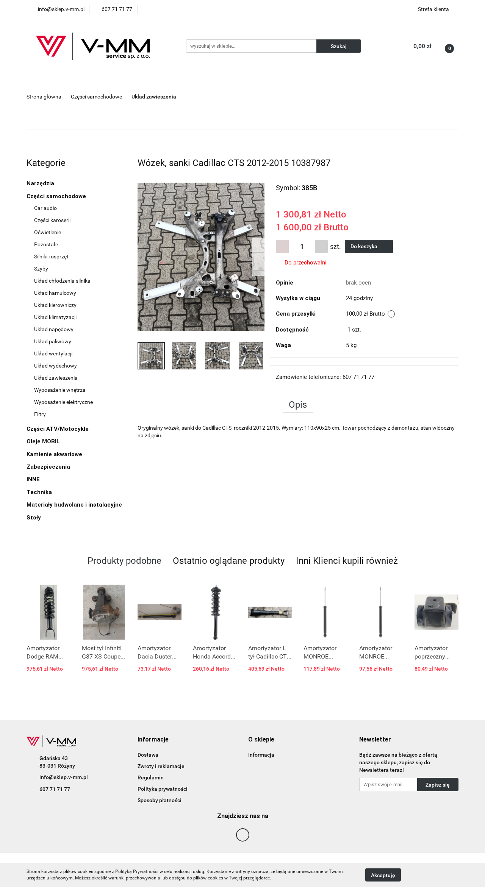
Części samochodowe (57, 196)
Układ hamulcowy (55, 293)
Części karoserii (52, 220)
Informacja (261, 755)
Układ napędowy (54, 329)
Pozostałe (46, 244)
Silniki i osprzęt (51, 256)
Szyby (41, 269)
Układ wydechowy (55, 366)
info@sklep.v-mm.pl (63, 777)
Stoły (34, 517)
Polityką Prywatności (136, 871)
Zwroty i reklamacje (161, 766)
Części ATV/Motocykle (58, 429)
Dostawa (148, 755)
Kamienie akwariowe (54, 454)
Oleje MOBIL (43, 441)
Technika (39, 492)
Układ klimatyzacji (55, 317)
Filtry (40, 414)
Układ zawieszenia (56, 378)
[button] (153, 740)
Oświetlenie (47, 232)
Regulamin (151, 777)
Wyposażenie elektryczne (63, 402)
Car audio (45, 208)
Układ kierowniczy (55, 305)
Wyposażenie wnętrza (60, 390)
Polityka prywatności (163, 789)
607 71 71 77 (54, 789)
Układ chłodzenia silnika (62, 281)
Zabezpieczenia (48, 466)
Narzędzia (40, 183)
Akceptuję (383, 875)
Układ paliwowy (52, 341)
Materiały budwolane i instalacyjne (74, 504)
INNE (33, 479)
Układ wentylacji (53, 353)
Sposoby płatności (159, 800)
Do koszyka (364, 246)
